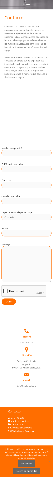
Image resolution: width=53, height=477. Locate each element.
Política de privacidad (26, 470)
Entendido (26, 463)
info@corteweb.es (19, 421)
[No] (49, 461)
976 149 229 (17, 417)
